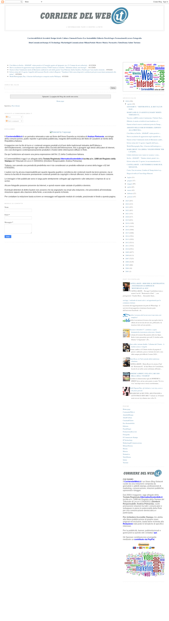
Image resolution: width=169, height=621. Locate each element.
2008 (127, 255)
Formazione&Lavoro (130, 432)
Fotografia (126, 434)
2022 (127, 210)
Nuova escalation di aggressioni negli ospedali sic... (144, 136)
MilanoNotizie (128, 446)
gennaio (130, 197)
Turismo (125, 462)
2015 (127, 233)
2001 (127, 271)
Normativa (126, 454)
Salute (125, 460)
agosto (129, 104)
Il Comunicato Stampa (130, 437)
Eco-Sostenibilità (128, 423)
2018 (127, 223)
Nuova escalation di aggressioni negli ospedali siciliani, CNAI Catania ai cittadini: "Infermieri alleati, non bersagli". (48, 67)
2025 (127, 201)
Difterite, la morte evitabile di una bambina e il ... (143, 121)
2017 (127, 226)
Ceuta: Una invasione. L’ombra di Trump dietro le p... (144, 170)
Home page (60, 101)
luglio (129, 177)
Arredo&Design (128, 415)
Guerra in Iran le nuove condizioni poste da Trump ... (144, 124)
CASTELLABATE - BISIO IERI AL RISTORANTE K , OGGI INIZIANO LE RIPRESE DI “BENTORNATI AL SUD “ (146, 285)
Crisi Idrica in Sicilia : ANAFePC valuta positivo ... (144, 133)
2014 (127, 236)
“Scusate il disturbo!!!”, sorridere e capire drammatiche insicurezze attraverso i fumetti (145, 330)
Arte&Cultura (127, 417)
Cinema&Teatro (128, 420)
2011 (127, 246)
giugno (130, 180)
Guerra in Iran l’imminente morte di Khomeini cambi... (145, 140)
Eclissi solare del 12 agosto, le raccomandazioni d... (144, 161)
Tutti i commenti (13, 121)
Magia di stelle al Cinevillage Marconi (140, 173)
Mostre (125, 448)
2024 (127, 204)
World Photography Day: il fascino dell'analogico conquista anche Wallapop (35, 76)
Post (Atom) (16, 106)
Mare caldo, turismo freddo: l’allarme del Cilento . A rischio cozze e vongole (146, 345)
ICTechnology (128, 440)
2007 (127, 258)
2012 (127, 242)
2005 (127, 265)
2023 (127, 207)
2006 (127, 262)
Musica (125, 451)
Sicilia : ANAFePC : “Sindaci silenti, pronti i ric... (143, 158)
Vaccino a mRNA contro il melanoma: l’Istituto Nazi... (145, 118)
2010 (127, 249)
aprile (129, 187)
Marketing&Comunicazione (132, 443)
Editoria (125, 426)
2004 (127, 268)
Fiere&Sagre (127, 429)
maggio (130, 184)
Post (9, 117)
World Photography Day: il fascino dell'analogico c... (144, 146)
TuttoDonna (127, 457)
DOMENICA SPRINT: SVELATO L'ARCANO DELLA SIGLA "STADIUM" (144, 374)
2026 (127, 101)
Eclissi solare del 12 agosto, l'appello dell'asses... (143, 143)
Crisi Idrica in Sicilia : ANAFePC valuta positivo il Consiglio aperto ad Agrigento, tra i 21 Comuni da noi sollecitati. (48, 65)
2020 (127, 217)
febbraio (130, 193)
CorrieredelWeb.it (129, 412)
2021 (127, 213)
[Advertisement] (84, 51)
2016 (127, 230)
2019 (127, 220)
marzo (129, 190)
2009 (127, 252)
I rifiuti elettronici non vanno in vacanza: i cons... (143, 155)
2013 (127, 239)
